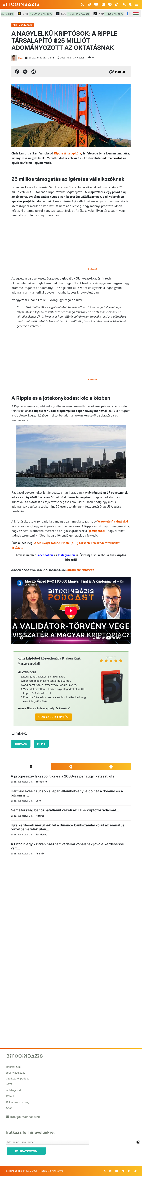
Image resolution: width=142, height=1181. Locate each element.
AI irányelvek (13, 1090)
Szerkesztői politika (17, 1078)
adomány (21, 744)
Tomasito (41, 781)
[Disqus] (71, 905)
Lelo (38, 800)
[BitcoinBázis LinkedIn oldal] (103, 4)
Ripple (41, 744)
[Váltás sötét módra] (130, 4)
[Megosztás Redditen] (33, 71)
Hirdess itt (92, 269)
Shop (9, 1108)
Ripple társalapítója (67, 153)
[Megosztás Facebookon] (17, 71)
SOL (66, 13)
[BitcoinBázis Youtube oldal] (96, 4)
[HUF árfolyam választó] (136, 13)
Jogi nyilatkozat (15, 1072)
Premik (40, 853)
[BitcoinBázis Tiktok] (116, 4)
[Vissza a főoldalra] (21, 3)
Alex (20, 57)
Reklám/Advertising (17, 1102)
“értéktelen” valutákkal (112, 521)
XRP (101, 13)
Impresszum (13, 1066)
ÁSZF (9, 1084)
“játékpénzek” (97, 531)
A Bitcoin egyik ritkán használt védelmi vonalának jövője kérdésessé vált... (67, 846)
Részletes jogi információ (80, 569)
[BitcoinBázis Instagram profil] (89, 4)
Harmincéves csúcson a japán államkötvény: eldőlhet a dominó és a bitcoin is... (67, 793)
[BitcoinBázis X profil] (82, 4)
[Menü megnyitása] (136, 4)
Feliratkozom (26, 1151)
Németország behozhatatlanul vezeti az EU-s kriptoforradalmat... (65, 810)
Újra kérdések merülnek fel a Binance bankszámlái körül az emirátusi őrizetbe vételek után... (68, 827)
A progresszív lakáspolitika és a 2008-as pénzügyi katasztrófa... (64, 776)
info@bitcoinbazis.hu (25, 1117)
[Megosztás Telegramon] (25, 71)
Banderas (41, 834)
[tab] (31, 766)
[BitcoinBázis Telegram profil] (110, 4)
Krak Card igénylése (53, 717)
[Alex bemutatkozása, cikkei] (14, 58)
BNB (28, 13)
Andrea (40, 815)
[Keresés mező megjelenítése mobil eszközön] (125, 4)
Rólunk (10, 1096)
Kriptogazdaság (23, 25)
